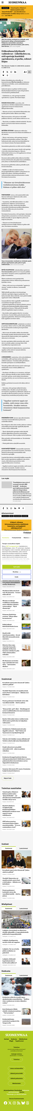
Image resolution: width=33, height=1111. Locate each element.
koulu (11, 516)
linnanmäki (17, 516)
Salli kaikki (16, 566)
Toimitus (16, 1059)
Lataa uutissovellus (16, 1068)
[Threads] (27, 1104)
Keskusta (14, 1039)
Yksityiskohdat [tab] (16, 537)
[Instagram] (15, 1104)
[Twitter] (10, 1104)
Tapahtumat (19, 1041)
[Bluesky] (23, 1104)
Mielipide (4, 936)
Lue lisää (8, 15)
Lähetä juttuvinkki (16, 1073)
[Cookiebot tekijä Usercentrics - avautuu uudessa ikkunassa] (23, 533)
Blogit (11, 1041)
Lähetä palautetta (16, 1078)
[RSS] (19, 1104)
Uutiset (4, 586)
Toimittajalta (5, 8)
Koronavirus (4, 19)
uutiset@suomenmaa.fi (16, 1051)
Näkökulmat (23, 1039)
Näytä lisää (7, 778)
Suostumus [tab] (5, 537)
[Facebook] (6, 1104)
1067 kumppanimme (12, 546)
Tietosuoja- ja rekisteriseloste (16, 1094)
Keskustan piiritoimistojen (19, 1091)
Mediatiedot (16, 1083)
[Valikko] (3, 2)
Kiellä (16, 577)
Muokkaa (15, 572)
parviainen (24, 516)
